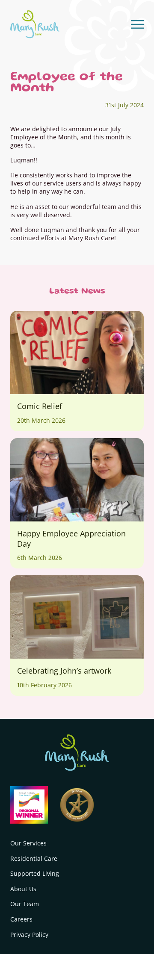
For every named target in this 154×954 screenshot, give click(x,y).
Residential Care (33, 858)
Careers (21, 919)
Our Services (28, 843)
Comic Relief (39, 406)
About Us (23, 889)
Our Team (24, 904)
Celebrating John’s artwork (64, 670)
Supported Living (34, 873)
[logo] (34, 24)
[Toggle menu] (137, 24)
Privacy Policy (29, 934)
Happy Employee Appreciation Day (71, 538)
